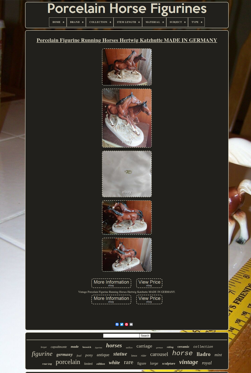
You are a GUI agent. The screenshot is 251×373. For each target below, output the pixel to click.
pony (89, 355)
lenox (134, 355)
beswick (87, 347)
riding (170, 347)
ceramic (183, 346)
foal (79, 355)
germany (64, 354)
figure (141, 363)
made (75, 346)
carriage (144, 345)
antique (103, 354)
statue (120, 353)
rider (143, 355)
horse (182, 353)
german (159, 347)
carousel (159, 354)
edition (100, 363)
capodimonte (59, 346)
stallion (129, 347)
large (154, 363)
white (114, 362)
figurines (98, 348)
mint (218, 354)
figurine (42, 353)
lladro (204, 354)
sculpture (168, 363)
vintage (188, 361)
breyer (44, 347)
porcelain (68, 361)
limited (88, 363)
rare (128, 361)
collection (203, 347)
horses (114, 345)
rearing (47, 364)
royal (207, 362)
